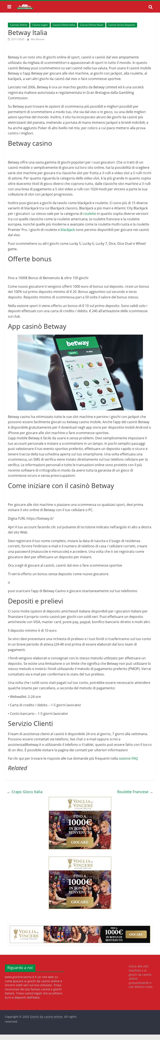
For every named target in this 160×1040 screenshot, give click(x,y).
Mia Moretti (37, 39)
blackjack (68, 229)
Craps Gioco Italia (24, 791)
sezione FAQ (128, 758)
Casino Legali (40, 25)
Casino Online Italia (64, 25)
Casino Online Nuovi (91, 25)
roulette (89, 213)
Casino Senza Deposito (121, 25)
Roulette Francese (135, 791)
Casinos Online (18, 25)
